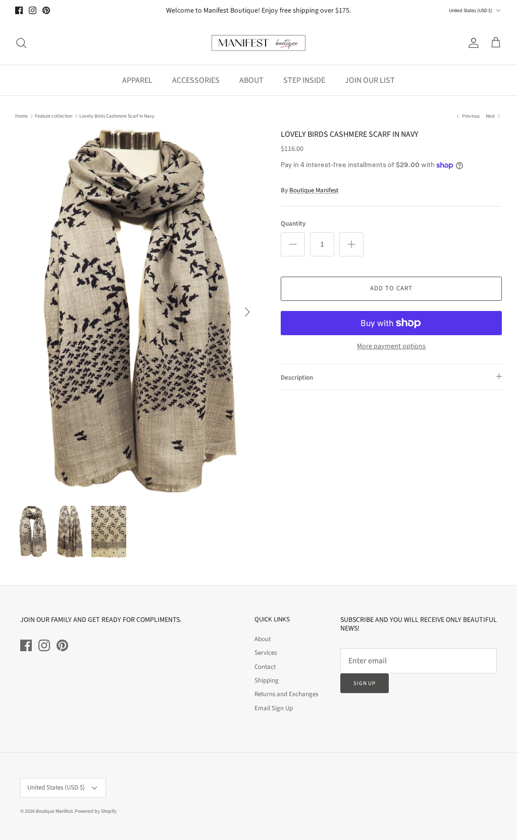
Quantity (293, 223)
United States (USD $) (470, 10)
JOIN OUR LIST (370, 80)
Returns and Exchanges (286, 694)
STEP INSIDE (304, 80)
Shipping (266, 680)
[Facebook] (19, 10)
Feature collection (53, 116)
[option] (136, 312)
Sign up (364, 683)
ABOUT (251, 80)
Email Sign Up (273, 708)
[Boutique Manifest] (258, 43)
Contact (265, 666)
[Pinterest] (46, 10)
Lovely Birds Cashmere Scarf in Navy (116, 116)
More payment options (391, 346)
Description (297, 377)
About (262, 639)
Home (21, 116)
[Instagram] (32, 10)
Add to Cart (391, 288)
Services (265, 652)
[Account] (471, 43)
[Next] (247, 312)
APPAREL (137, 80)
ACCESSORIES (196, 80)
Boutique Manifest (313, 190)
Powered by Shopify (96, 811)
